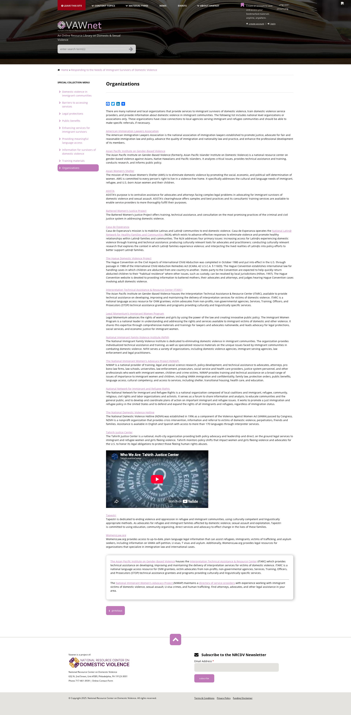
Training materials (73, 160)
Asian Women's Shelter (120, 171)
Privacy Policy (224, 698)
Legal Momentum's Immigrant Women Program (135, 313)
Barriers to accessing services (75, 104)
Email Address (203, 661)
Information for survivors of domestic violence (79, 151)
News (162, 5)
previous (116, 610)
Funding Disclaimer (242, 698)
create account (256, 23)
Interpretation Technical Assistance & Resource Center (223, 561)
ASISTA (110, 191)
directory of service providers (217, 583)
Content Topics (105, 5)
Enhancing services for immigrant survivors (76, 129)
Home (64, 70)
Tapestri (111, 515)
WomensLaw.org (116, 535)
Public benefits (71, 120)
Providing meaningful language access (75, 140)
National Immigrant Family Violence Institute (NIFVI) (137, 337)
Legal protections (72, 113)
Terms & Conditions (204, 698)
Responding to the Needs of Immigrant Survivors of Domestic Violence (114, 70)
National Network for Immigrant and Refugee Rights (138, 388)
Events (182, 5)
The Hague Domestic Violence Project (128, 258)
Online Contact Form (102, 680)
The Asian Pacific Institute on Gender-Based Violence (142, 561)
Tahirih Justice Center (119, 432)
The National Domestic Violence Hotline (130, 412)
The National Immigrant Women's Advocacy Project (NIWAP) (143, 361)
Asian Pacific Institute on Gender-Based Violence (135, 151)
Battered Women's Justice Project (126, 211)
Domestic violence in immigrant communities (77, 93)
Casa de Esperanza (117, 227)
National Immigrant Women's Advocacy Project (144, 583)
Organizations (70, 168)
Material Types (138, 5)
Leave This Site (72, 5)
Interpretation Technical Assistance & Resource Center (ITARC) (144, 290)
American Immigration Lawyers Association (132, 131)
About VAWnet (209, 5)
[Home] (79, 30)
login (272, 23)
